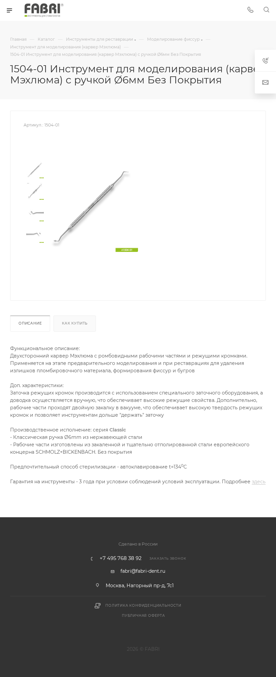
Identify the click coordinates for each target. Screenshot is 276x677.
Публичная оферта (143, 615)
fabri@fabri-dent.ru (142, 571)
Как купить (75, 323)
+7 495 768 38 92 (120, 558)
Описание (30, 323)
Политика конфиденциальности (143, 605)
